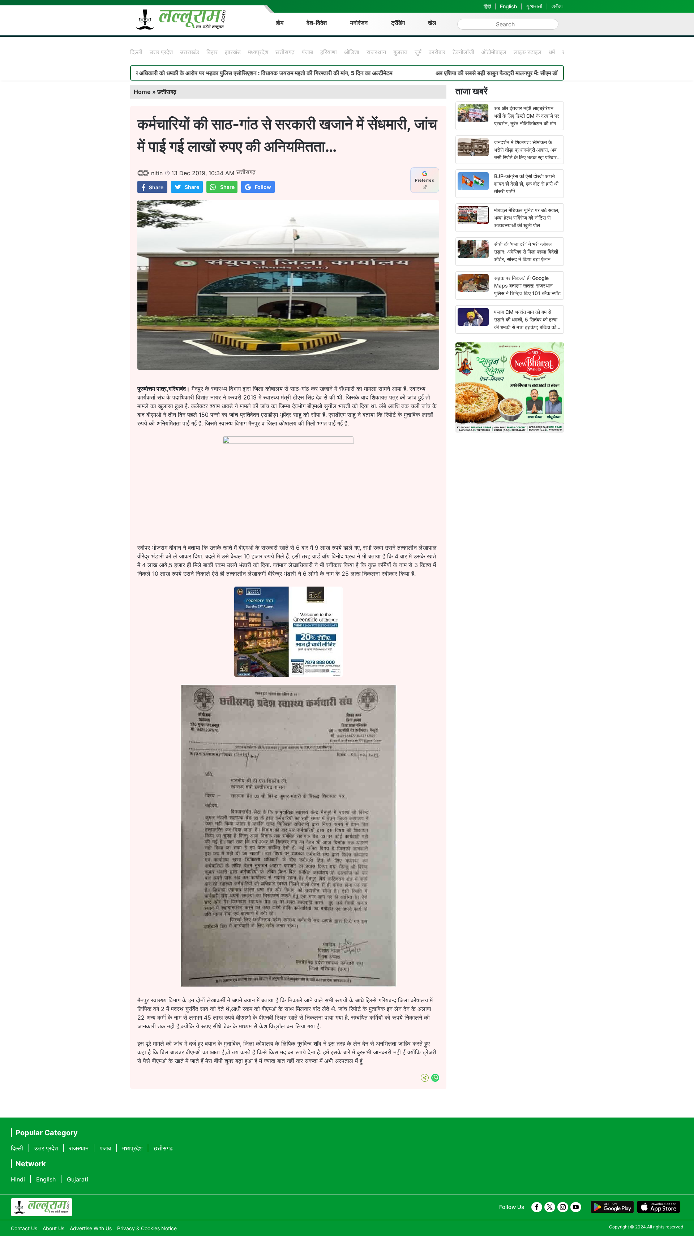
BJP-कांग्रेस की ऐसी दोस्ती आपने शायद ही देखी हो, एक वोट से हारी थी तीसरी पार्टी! (526, 183)
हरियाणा (328, 52)
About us (53, 1228)
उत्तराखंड (189, 52)
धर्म (552, 52)
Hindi (18, 1179)
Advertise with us (91, 1228)
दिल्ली (136, 52)
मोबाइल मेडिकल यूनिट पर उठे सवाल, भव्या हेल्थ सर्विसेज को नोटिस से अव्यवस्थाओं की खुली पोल (527, 217)
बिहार (212, 52)
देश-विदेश (317, 22)
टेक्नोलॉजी (463, 52)
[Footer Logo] (41, 1207)
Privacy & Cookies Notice (147, 1228)
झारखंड (233, 52)
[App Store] (658, 1207)
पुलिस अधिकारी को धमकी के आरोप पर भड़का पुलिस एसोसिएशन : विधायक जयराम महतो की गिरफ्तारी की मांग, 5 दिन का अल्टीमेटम (198, 73)
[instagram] (563, 1207)
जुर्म (418, 52)
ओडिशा (351, 52)
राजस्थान (376, 52)
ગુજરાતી (534, 6)
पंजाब (307, 52)
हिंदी (487, 6)
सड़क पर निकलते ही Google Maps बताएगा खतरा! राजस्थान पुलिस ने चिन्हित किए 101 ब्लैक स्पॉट (527, 285)
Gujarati (77, 1179)
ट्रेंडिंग (398, 22)
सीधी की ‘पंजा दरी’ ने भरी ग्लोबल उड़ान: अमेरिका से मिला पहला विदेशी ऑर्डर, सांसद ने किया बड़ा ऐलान (526, 251)
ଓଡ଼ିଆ (558, 6)
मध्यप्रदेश (258, 52)
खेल (432, 22)
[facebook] (537, 1207)
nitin (157, 173)
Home (142, 91)
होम (279, 22)
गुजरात (400, 52)
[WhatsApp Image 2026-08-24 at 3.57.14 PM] (288, 674)
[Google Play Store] (612, 1207)
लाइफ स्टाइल (527, 52)
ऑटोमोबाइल (493, 52)
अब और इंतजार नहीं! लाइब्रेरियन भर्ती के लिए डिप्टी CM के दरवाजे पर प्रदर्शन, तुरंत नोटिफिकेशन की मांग (526, 115)
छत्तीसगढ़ (285, 52)
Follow (263, 187)
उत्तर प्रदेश (161, 52)
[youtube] (576, 1207)
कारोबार (437, 52)
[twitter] (550, 1207)
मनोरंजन (359, 22)
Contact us (24, 1228)
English (508, 6)
